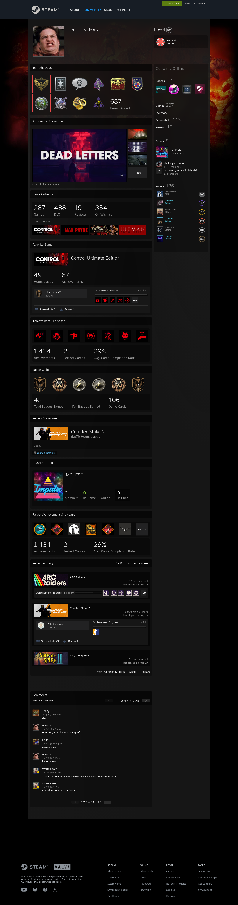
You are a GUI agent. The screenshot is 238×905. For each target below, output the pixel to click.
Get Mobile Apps (207, 877)
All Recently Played (114, 671)
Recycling (145, 889)
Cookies (170, 889)
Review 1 (70, 309)
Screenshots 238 (50, 641)
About (109, 10)
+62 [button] (135, 300)
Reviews (145, 671)
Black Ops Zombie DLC (176, 163)
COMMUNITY (92, 10)
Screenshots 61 (48, 309)
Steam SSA (113, 877)
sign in (187, 3)
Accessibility (173, 877)
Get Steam (204, 871)
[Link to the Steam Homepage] (45, 12)
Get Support (205, 883)
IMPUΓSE (176, 149)
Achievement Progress (107, 290)
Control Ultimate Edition (95, 258)
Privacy (170, 871)
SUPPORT (123, 10)
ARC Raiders (77, 577)
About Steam (114, 871)
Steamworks (114, 883)
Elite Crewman (55, 624)
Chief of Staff (53, 292)
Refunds (170, 895)
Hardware (145, 883)
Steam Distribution (117, 889)
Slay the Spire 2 (79, 655)
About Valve (147, 871)
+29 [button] (143, 592)
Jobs (143, 877)
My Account (205, 889)
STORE (75, 10)
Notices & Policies (176, 883)
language (198, 3)
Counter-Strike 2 (88, 431)
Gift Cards (113, 895)
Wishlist (133, 671)
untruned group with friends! (180, 170)
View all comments (44, 700)
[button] (181, 29)
